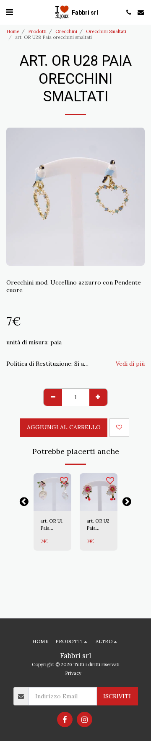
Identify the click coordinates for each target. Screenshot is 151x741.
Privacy (73, 673)
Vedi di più (130, 363)
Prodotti (37, 31)
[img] (52, 492)
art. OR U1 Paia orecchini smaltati (51, 525)
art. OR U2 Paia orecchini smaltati (97, 525)
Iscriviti (117, 696)
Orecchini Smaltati (106, 31)
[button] (9, 12)
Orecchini (66, 31)
